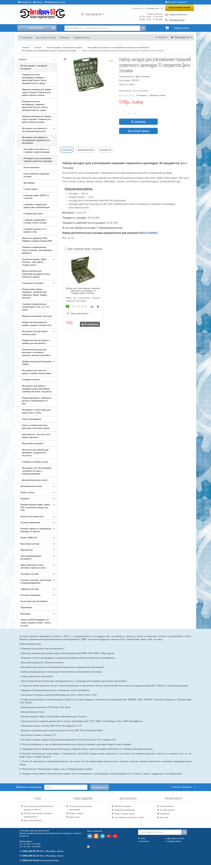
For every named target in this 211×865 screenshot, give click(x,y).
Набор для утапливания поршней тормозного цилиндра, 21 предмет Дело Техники (83, 290)
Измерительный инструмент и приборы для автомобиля (36, 341)
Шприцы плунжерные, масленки (37, 316)
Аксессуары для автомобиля (34, 601)
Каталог (23, 59)
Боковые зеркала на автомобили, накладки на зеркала (36, 530)
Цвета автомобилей (32, 820)
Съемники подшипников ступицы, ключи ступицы (35, 221)
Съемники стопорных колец (35, 462)
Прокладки (25, 614)
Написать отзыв (157, 95)
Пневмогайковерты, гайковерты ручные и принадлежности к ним (36, 401)
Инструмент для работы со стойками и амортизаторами (36, 150)
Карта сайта (74, 817)
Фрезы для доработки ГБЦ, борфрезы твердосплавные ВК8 (37, 239)
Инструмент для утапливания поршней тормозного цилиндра (37, 159)
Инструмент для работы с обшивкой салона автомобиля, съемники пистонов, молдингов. (37, 389)
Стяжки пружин (30, 189)
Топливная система (29, 574)
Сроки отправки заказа (124, 814)
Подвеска (24, 498)
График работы (82, 37)
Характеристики (86, 150)
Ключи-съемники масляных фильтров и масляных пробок (36, 426)
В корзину (138, 121)
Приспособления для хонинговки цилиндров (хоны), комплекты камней (36, 274)
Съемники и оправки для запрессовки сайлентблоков (36, 206)
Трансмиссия (26, 550)
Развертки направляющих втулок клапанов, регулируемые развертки (37, 250)
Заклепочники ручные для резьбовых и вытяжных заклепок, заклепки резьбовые (36, 352)
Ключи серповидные (31, 419)
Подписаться (99, 787)
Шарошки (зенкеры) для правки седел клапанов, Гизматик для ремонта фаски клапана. (36, 92)
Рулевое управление (30, 522)
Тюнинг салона (27, 492)
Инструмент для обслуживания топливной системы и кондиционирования (36, 471)
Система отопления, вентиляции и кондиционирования (35, 581)
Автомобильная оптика (31, 486)
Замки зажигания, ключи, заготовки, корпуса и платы (33, 566)
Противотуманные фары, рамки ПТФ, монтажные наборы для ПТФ (35, 507)
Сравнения (165, 814)
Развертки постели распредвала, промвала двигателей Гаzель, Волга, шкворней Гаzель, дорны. (34, 78)
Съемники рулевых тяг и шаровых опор (34, 230)
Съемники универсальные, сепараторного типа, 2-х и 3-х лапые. (35, 307)
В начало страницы (183, 787)
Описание (67, 150)
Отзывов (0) (105, 150)
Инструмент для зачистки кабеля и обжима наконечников (36, 372)
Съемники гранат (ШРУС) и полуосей (36, 196)
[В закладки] (98, 306)
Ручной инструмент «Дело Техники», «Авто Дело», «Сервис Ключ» (34, 262)
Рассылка (164, 817)
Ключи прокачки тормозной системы (36, 175)
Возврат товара (76, 813)
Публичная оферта (122, 806)
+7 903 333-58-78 (92, 14)
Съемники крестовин (33, 213)
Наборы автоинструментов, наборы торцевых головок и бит (36, 323)
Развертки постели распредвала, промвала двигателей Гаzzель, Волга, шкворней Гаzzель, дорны (35, 105)
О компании (26, 37)
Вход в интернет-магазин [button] (179, 7)
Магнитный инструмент (33, 443)
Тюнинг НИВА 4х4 (28, 537)
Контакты (65, 37)
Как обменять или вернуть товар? (129, 817)
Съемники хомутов (31, 379)
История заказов (167, 810)
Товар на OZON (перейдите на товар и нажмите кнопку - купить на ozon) (35, 623)
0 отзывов (141, 95)
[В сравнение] (92, 306)
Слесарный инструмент (33, 283)
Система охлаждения (30, 595)
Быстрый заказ (138, 131)
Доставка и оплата (46, 37)
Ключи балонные (31, 167)
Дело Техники (143, 76)
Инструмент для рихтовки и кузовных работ (35, 332)
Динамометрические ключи (34, 480)
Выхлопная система (29, 544)
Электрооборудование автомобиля (30, 557)
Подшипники (26, 607)
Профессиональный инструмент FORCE (37, 363)
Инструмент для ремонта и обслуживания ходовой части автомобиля (36, 140)
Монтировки (29, 183)
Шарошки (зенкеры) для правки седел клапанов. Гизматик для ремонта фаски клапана (36, 119)
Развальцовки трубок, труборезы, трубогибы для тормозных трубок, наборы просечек (34, 293)
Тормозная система (29, 589)
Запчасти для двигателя (31, 516)
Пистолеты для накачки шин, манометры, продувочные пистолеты (35, 453)
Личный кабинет (167, 806)
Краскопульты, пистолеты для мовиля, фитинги (36, 435)
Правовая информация (124, 810)
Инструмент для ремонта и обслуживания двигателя (34, 129)
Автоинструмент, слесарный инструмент (33, 67)
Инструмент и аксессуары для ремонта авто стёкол (36, 411)
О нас (142, 838)
